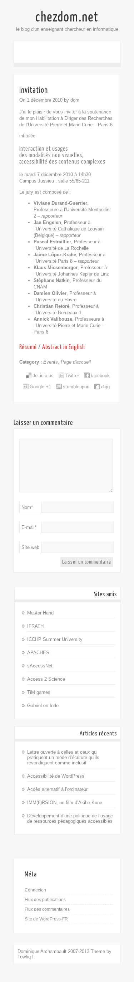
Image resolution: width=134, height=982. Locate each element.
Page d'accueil (76, 362)
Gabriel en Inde (43, 705)
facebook (100, 375)
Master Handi (41, 613)
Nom (27, 507)
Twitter (72, 375)
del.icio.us (43, 375)
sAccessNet (40, 666)
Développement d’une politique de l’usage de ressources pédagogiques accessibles (70, 818)
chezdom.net (67, 17)
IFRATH (35, 626)
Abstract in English (63, 347)
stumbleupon (76, 386)
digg (105, 386)
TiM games (38, 692)
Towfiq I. (26, 956)
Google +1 (40, 386)
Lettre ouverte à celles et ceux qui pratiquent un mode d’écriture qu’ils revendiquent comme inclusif (63, 757)
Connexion (35, 890)
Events (50, 362)
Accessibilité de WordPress (55, 776)
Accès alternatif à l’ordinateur (57, 789)
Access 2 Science (46, 679)
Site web (30, 547)
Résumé (28, 347)
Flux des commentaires (47, 909)
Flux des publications (45, 899)
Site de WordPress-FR (46, 919)
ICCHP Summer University (55, 639)
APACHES (38, 652)
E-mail (28, 527)
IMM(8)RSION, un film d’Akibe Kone (64, 802)
